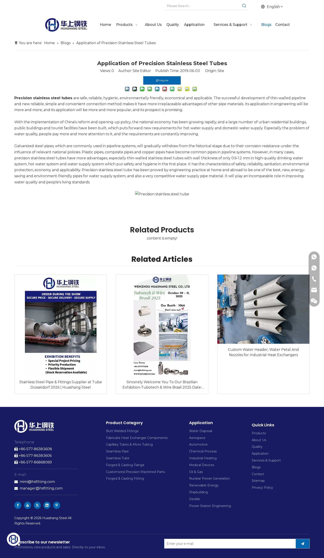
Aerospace (197, 438)
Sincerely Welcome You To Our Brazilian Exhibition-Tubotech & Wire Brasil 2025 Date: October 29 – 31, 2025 (162, 385)
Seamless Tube (117, 458)
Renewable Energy (204, 485)
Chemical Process (203, 451)
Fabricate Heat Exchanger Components (137, 438)
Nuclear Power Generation (209, 478)
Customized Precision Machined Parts (135, 472)
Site (221, 71)
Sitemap (258, 481)
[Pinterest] (56, 505)
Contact (258, 474)
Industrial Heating (203, 458)
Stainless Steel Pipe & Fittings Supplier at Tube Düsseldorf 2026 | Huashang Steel (60, 384)
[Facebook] (17, 505)
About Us (259, 440)
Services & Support (266, 460)
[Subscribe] (303, 544)
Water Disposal (200, 431)
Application (260, 454)
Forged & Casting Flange (125, 465)
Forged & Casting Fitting (125, 478)
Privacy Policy (262, 488)
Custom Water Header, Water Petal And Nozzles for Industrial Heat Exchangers (263, 352)
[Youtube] (27, 505)
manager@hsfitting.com (41, 488)
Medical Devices (201, 465)
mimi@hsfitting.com (37, 482)
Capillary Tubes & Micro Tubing (129, 444)
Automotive (198, 444)
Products (259, 433)
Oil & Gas (196, 472)
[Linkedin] (46, 505)
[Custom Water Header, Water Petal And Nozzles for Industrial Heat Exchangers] (263, 309)
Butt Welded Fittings (122, 431)
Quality (257, 447)
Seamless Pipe (117, 451)
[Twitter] (37, 505)
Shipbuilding (198, 492)
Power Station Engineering (210, 506)
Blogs (256, 467)
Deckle (194, 499)
